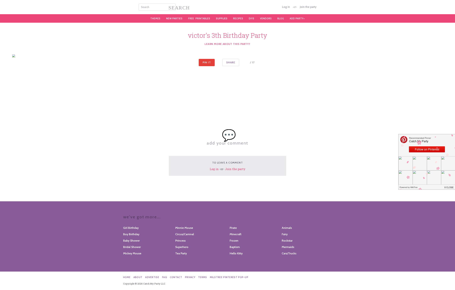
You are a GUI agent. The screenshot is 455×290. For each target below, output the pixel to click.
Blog (280, 18)
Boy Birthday (131, 234)
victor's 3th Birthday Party (227, 35)
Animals (287, 228)
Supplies (222, 18)
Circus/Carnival (184, 234)
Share (230, 62)
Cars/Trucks (289, 253)
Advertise (152, 277)
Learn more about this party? (227, 44)
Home (127, 277)
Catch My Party (227, 7)
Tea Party (181, 253)
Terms (202, 277)
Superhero (181, 247)
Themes (155, 18)
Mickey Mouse (132, 253)
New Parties (174, 18)
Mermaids (288, 247)
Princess (180, 240)
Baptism (235, 247)
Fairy (285, 234)
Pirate (233, 228)
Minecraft (235, 234)
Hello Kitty (236, 253)
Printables (199, 18)
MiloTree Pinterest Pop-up (229, 277)
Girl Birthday (131, 228)
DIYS (251, 18)
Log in (286, 6)
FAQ (164, 277)
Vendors (266, 18)
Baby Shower (131, 240)
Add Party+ (297, 18)
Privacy (190, 277)
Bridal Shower (132, 247)
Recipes (238, 18)
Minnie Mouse (184, 228)
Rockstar (287, 240)
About (138, 277)
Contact (176, 277)
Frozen (234, 240)
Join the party (308, 6)
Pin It (207, 62)
